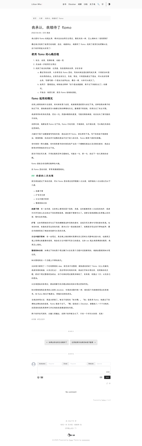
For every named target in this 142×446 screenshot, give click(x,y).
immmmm (86, 440)
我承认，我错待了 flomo (54, 18)
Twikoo (103, 400)
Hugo (71, 440)
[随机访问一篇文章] (103, 4)
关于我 (92, 4)
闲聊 (80, 4)
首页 (34, 18)
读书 (64, 4)
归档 (86, 4)
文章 (40, 18)
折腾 (34, 319)
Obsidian (72, 4)
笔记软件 (41, 319)
